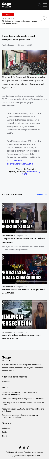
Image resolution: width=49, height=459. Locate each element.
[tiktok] (28, 447)
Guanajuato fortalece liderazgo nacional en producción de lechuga (20, 416)
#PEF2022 (17, 160)
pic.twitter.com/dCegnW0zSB (20, 164)
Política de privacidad (14, 452)
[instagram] (19, 447)
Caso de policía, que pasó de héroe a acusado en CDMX (23, 404)
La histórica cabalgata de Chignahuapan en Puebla (23, 398)
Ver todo (39, 195)
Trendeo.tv (6, 381)
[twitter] (24, 447)
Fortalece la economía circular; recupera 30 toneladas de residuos (20, 393)
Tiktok (4, 436)
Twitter (5, 432)
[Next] (44, 19)
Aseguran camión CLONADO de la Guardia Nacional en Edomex (23, 410)
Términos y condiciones (33, 452)
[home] (6, 4)
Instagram (6, 428)
